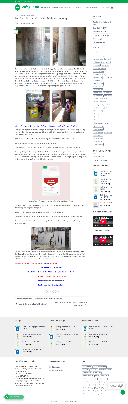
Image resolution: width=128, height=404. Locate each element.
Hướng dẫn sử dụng (99, 35)
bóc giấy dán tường (99, 56)
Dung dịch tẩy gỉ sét (88, 375)
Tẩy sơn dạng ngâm (93, 391)
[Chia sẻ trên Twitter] (47, 291)
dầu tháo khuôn (105, 375)
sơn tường (103, 101)
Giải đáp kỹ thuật (66, 7)
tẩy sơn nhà (104, 391)
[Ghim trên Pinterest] (54, 291)
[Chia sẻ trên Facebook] (44, 291)
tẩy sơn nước (105, 120)
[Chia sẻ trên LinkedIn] (57, 291)
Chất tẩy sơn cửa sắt (99, 62)
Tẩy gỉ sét (97, 388)
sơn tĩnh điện (105, 385)
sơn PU (98, 385)
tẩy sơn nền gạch (98, 123)
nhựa (109, 378)
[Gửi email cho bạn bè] (51, 291)
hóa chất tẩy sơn (43, 263)
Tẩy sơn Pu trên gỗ (98, 126)
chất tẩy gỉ (85, 369)
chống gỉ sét (97, 65)
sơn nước (96, 101)
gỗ (95, 378)
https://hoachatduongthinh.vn (54, 281)
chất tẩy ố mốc (97, 372)
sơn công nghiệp (94, 381)
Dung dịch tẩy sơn (98, 83)
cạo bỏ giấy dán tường (99, 74)
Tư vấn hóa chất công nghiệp (24, 15)
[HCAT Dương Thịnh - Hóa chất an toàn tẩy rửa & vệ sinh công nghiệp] (27, 7)
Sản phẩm (55, 7)
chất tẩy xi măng (87, 372)
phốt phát (85, 381)
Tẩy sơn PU (107, 123)
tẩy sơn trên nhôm (98, 129)
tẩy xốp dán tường (98, 141)
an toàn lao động (98, 53)
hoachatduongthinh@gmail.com (30, 378)
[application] (103, 221)
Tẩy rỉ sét (104, 388)
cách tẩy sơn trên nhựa (100, 68)
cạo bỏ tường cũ (98, 77)
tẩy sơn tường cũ (98, 135)
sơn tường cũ (97, 105)
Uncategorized (97, 42)
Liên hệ (77, 7)
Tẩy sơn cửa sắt (98, 111)
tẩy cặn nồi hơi (106, 105)
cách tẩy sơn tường (99, 71)
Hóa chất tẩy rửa (98, 157)
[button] (92, 7)
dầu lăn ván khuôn (31, 81)
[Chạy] (95, 225)
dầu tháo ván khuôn (88, 378)
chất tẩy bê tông (87, 366)
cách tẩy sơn (105, 65)
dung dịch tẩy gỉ (98, 80)
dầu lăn (97, 375)
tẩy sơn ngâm (97, 120)
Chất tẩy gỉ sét (94, 369)
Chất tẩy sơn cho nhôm (105, 369)
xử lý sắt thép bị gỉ (98, 144)
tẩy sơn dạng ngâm (99, 114)
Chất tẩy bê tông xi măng (99, 366)
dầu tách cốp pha (98, 89)
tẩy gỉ (102, 108)
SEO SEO (31, 24)
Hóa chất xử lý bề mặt (100, 160)
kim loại (100, 378)
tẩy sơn (85, 391)
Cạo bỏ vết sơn (108, 77)
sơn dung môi (103, 381)
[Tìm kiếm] (42, 7)
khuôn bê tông (108, 95)
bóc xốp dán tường (98, 59)
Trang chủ (47, 7)
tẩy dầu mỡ (96, 108)
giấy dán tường (107, 92)
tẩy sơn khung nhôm (99, 117)
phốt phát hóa (103, 98)
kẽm (105, 378)
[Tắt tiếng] (109, 225)
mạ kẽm (96, 98)
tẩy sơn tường (108, 132)
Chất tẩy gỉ (108, 59)
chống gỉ (108, 62)
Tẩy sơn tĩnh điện (98, 132)
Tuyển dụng (97, 39)
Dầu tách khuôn (98, 92)
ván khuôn (103, 394)
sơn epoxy (85, 385)
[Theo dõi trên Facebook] (112, 1)
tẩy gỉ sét (108, 108)
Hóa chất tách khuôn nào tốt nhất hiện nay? (32, 304)
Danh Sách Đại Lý (99, 28)
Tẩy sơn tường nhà (98, 138)
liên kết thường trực (56, 298)
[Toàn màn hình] (111, 225)
